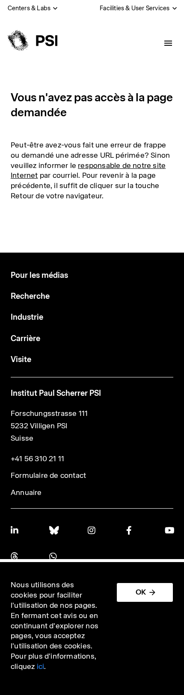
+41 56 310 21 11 (37, 458)
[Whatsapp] (53, 556)
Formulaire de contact (48, 475)
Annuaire (26, 492)
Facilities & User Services (134, 8)
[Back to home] (31, 40)
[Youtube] (169, 530)
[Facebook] (130, 530)
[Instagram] (92, 530)
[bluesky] (53, 530)
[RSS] (15, 556)
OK (141, 592)
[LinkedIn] (15, 530)
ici (41, 666)
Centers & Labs (29, 8)
